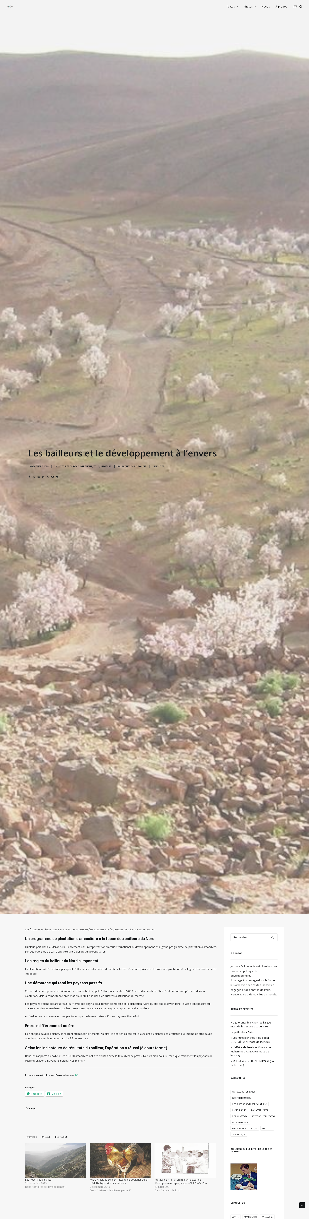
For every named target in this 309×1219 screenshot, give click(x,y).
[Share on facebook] (29, 477)
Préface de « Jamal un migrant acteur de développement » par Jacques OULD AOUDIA (180, 1181)
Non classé (239, 1116)
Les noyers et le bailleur (38, 1179)
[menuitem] (232, 6)
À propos (281, 6)
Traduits (238, 1134)
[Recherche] (254, 937)
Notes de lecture (263, 1116)
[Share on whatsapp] (48, 477)
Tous (96, 466)
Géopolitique (241, 1098)
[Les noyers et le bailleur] (55, 1160)
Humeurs (105, 466)
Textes (230, 6)
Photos (248, 6)
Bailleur (45, 1137)
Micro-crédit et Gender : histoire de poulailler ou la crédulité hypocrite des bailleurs (119, 1181)
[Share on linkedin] (43, 477)
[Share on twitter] (34, 477)
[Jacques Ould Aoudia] (9, 6)
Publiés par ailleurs (244, 1128)
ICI (76, 1075)
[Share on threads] (38, 477)
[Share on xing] (57, 477)
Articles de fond (243, 1092)
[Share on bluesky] (52, 477)
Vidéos (265, 6)
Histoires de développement (75, 466)
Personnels (240, 1122)
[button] (296, 6)
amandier (32, 1137)
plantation (61, 1137)
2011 (235, 1216)
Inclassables (259, 1110)
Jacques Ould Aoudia (133, 466)
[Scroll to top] (302, 1205)
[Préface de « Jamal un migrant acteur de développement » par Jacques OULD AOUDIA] (185, 1160)
